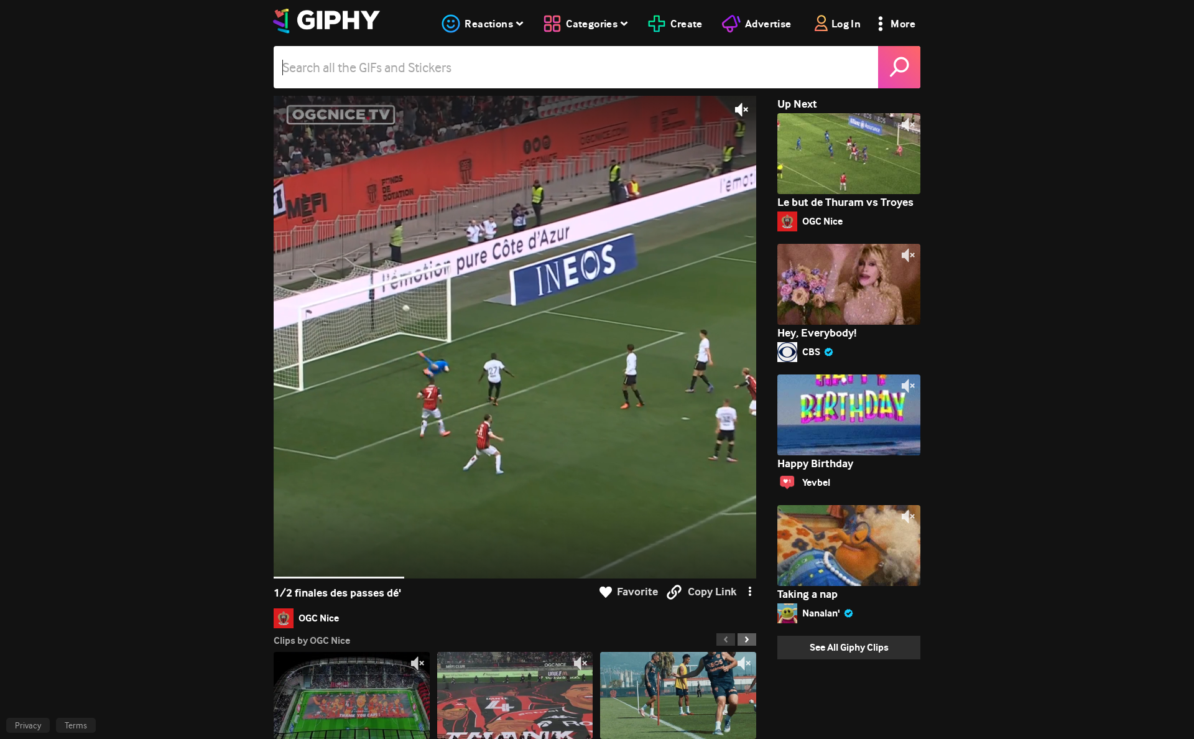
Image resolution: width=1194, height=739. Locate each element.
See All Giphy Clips (849, 647)
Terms (76, 725)
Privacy (28, 725)
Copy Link (712, 591)
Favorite (637, 591)
